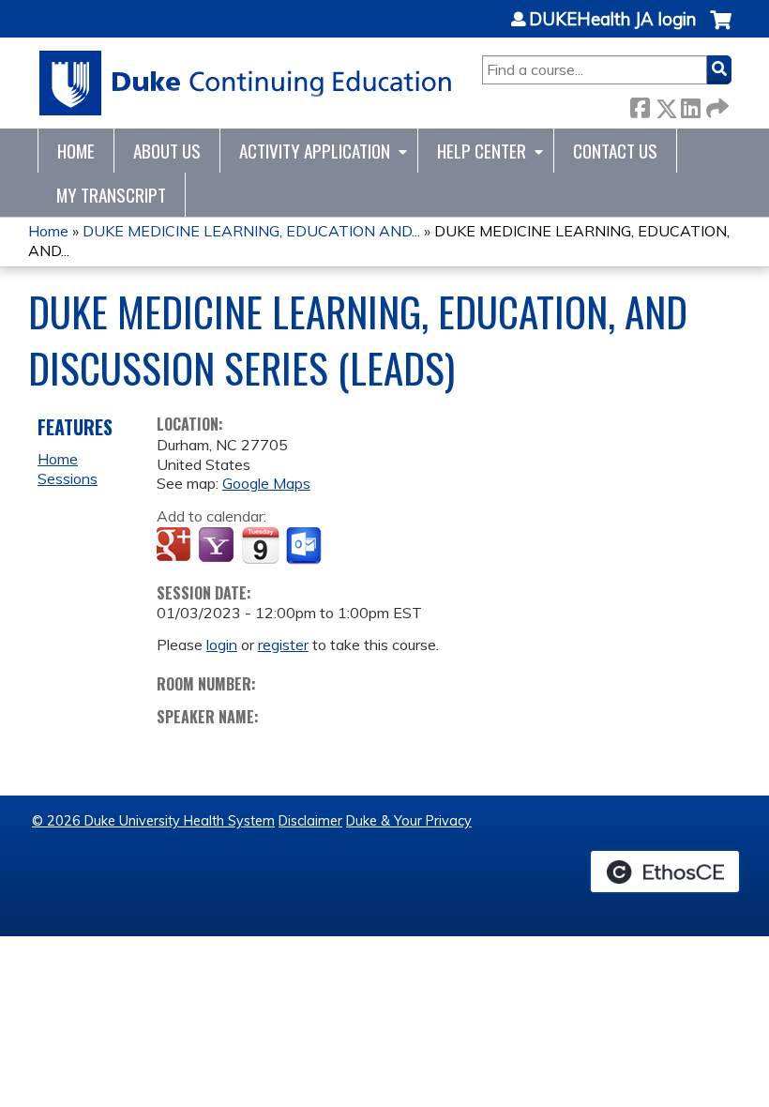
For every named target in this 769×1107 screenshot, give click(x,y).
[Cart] (720, 29)
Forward (715, 104)
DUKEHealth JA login (612, 19)
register (283, 644)
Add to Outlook (305, 546)
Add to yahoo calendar (218, 546)
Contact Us (615, 150)
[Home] (246, 83)
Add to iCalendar (260, 545)
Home (76, 150)
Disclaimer (310, 820)
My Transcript (111, 194)
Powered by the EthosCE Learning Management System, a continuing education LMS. (665, 871)
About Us (167, 150)
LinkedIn (690, 104)
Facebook (639, 104)
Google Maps (266, 483)
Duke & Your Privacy (409, 820)
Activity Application (314, 150)
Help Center (481, 150)
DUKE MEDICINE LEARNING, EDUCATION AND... (251, 230)
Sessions (68, 478)
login (221, 644)
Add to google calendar (176, 546)
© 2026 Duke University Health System (153, 820)
